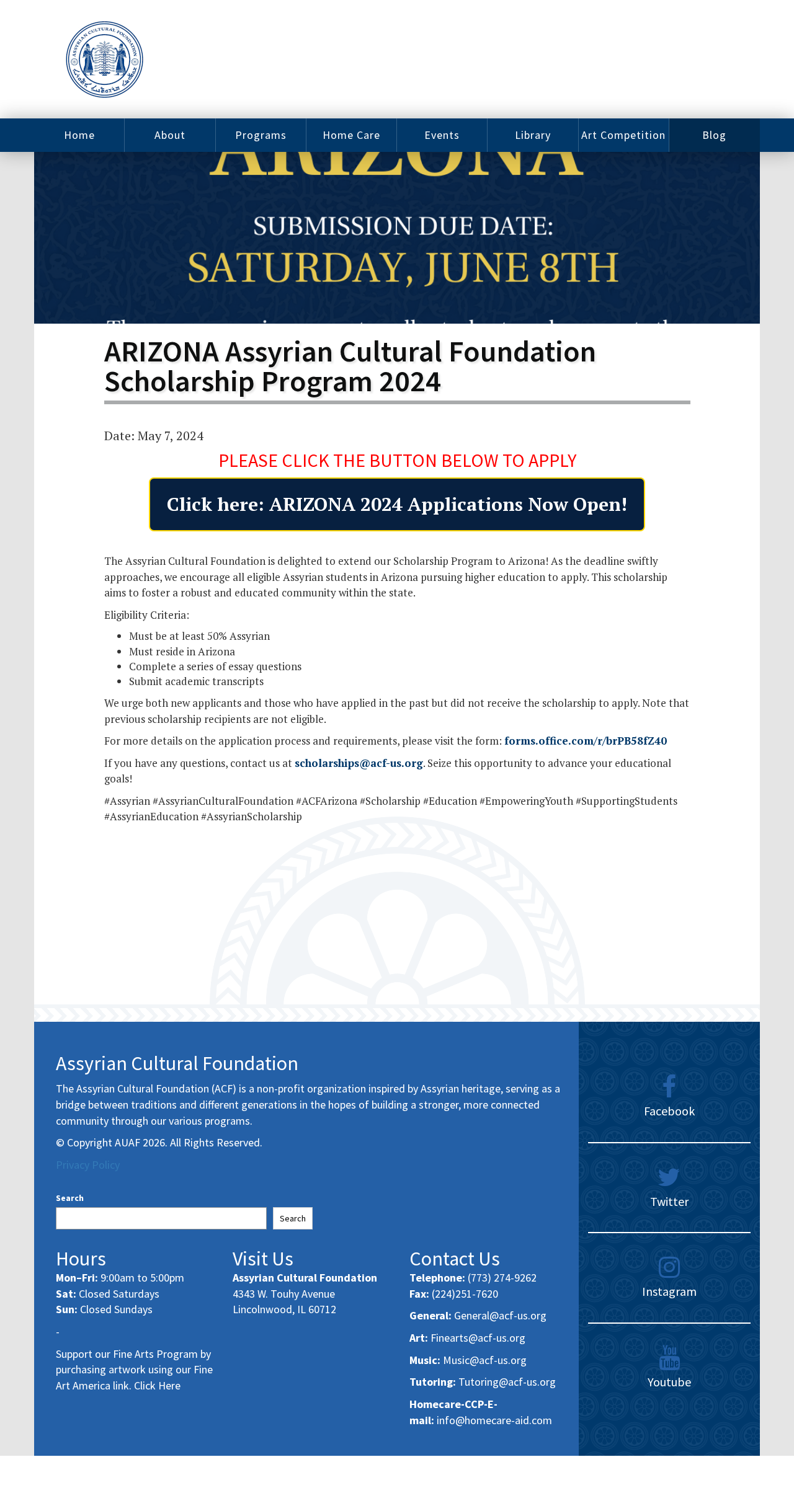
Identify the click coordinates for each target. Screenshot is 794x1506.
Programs (261, 135)
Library (533, 135)
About (169, 135)
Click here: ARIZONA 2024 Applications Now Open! (397, 504)
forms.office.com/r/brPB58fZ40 (585, 740)
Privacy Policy (88, 1165)
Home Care (351, 135)
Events (442, 135)
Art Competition (623, 135)
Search (70, 1197)
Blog (714, 135)
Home (79, 135)
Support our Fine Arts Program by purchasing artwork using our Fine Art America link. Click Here (134, 1370)
